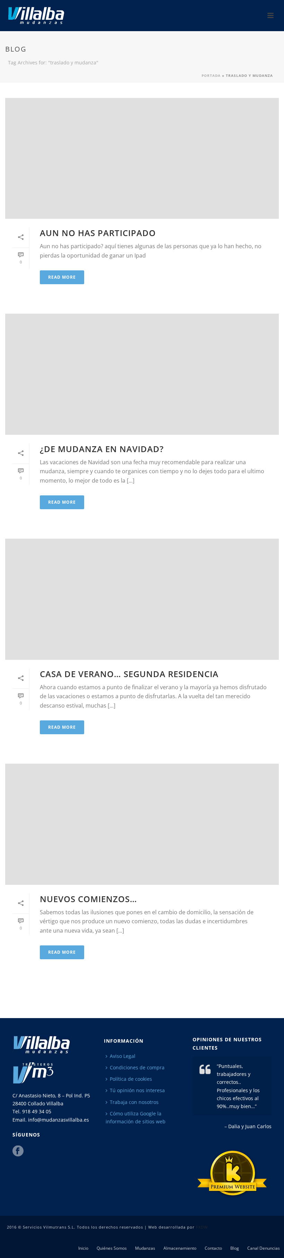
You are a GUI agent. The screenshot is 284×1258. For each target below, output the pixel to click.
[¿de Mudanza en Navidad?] (142, 374)
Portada (211, 75)
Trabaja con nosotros (134, 1102)
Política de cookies (131, 1079)
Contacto (213, 1248)
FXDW (202, 1227)
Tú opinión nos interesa (137, 1090)
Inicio (83, 1248)
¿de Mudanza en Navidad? (102, 449)
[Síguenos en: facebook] (18, 1151)
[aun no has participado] (142, 158)
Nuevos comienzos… (88, 899)
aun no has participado (98, 233)
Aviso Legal (122, 1056)
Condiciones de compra (137, 1067)
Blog (234, 1248)
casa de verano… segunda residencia (129, 674)
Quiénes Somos (112, 1248)
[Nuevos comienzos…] (142, 824)
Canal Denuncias (263, 1248)
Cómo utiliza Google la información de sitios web (136, 1117)
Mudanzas (145, 1248)
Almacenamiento (179, 1248)
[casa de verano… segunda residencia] (142, 599)
